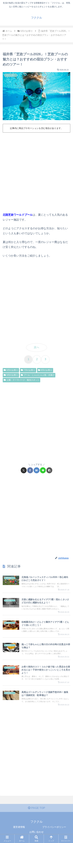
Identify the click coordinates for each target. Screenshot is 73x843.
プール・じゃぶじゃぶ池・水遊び (39, 375)
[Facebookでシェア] (30, 470)
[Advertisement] (36, 172)
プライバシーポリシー (54, 827)
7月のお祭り (29, 370)
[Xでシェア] (24, 470)
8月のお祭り (46, 370)
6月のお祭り (12, 370)
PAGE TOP (38, 807)
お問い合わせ (36, 832)
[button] (49, 470)
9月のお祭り (12, 375)
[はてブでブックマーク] (37, 470)
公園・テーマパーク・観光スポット (23, 380)
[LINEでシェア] (43, 470)
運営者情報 (19, 827)
